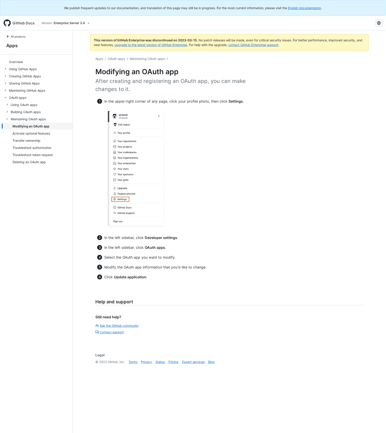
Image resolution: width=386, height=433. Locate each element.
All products (18, 36)
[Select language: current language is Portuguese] (378, 23)
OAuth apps (116, 59)
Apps (12, 45)
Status (160, 362)
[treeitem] (38, 61)
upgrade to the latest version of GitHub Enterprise (151, 45)
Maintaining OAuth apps (147, 59)
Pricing (173, 362)
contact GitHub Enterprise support (253, 45)
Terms (132, 362)
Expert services (193, 362)
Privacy (146, 362)
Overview (16, 62)
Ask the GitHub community (119, 325)
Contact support (112, 332)
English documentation (304, 8)
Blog (211, 362)
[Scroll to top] (376, 423)
